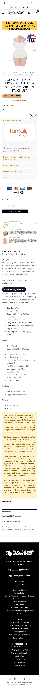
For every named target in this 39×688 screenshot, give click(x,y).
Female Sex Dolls (19, 72)
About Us (19, 587)
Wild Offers (19, 656)
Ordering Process (19, 632)
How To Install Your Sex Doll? (19, 622)
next (34, 50)
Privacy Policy (19, 593)
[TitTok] (24, 679)
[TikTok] (27, 7)
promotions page (16, 148)
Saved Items (19, 605)
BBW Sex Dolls (19, 666)
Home (4, 72)
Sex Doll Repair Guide (19, 628)
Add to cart (15, 211)
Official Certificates (20, 590)
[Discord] (19, 7)
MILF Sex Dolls (19, 662)
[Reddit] (23, 7)
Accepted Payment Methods (19, 635)
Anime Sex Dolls (19, 659)
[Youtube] (15, 7)
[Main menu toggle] (3, 12)
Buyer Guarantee (19, 599)
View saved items (19, 100)
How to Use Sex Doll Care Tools (19, 625)
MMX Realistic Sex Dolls (19, 650)
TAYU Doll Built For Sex (19, 647)
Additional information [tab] (11, 516)
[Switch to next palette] (4, 2)
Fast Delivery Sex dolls (19, 653)
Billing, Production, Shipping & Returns (19, 596)
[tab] (19, 135)
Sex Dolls (10, 72)
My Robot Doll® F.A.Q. (19, 607)
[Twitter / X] (11, 7)
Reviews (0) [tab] (6, 511)
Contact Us (19, 584)
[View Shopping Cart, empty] (36, 12)
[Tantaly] (19, 132)
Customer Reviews (19, 638)
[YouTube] (15, 679)
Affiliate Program (19, 602)
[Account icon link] (28, 12)
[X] (10, 679)
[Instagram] (19, 679)
